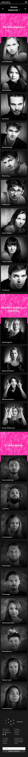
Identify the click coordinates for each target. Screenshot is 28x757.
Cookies (5, 743)
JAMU (16, 743)
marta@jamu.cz (7, 732)
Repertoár (17, 731)
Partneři (5, 741)
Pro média (5, 738)
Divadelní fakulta (18, 740)
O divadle (16, 734)
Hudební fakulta (18, 741)
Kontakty (5, 740)
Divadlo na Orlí (18, 738)
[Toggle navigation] (26, 2)
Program (16, 729)
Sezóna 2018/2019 (13, 9)
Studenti (16, 732)
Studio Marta (5, 2)
